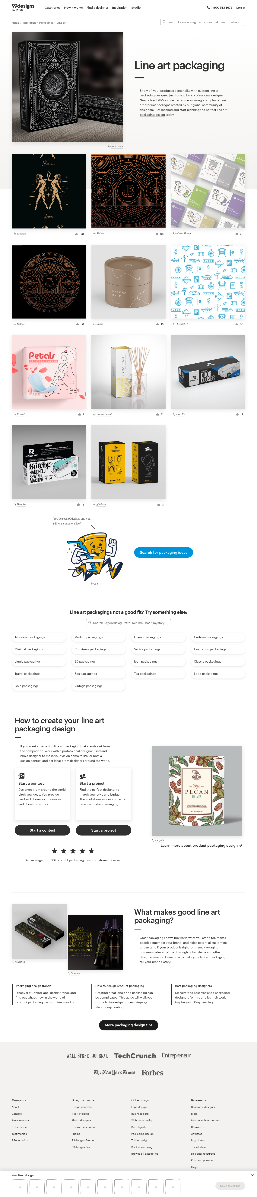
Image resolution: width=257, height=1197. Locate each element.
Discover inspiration (84, 1127)
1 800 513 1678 (222, 7)
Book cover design (142, 1147)
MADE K (20, 962)
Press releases (21, 1120)
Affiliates (196, 1133)
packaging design (152, 114)
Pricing (76, 1133)
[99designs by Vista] (23, 7)
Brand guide (139, 1127)
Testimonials (19, 1133)
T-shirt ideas (198, 1147)
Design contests (82, 1106)
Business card (140, 1113)
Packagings (46, 22)
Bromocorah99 (104, 414)
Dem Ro (180, 414)
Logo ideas (198, 1140)
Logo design (139, 1106)
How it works (73, 7)
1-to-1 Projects (80, 1113)
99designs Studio (83, 1140)
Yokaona (21, 233)
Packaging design (142, 1133)
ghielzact (101, 504)
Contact (17, 1113)
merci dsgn (117, 146)
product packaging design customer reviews (88, 860)
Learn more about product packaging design (199, 845)
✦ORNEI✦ (182, 323)
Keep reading (65, 1002)
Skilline (100, 233)
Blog (194, 1113)
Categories (52, 7)
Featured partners (202, 1160)
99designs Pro (81, 1147)
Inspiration (120, 7)
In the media (19, 1127)
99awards (197, 1127)
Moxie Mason (183, 233)
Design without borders (205, 1120)
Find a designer (97, 7)
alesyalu (159, 840)
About (15, 1106)
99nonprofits (20, 1140)
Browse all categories (144, 1153)
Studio (136, 7)
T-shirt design (139, 1140)
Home (16, 22)
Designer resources (203, 1153)
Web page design (142, 1120)
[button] (252, 1175)
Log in (240, 7)
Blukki (100, 323)
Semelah (75, 973)
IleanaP (21, 414)
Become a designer (203, 1106)
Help (194, 1167)
